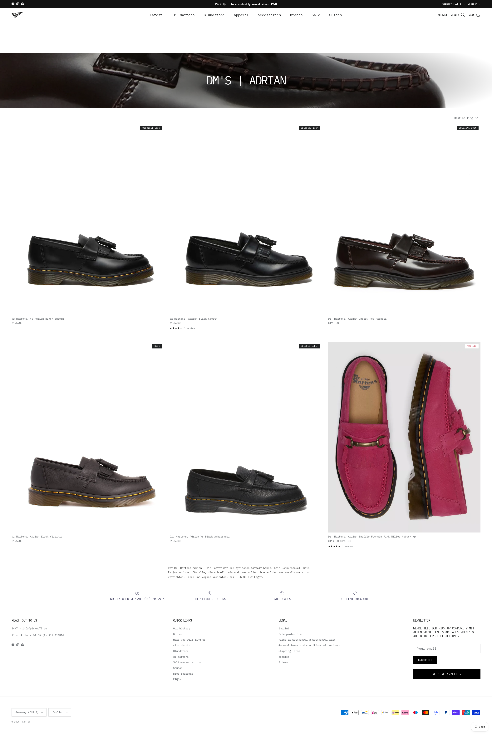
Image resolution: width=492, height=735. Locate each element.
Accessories (269, 15)
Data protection (290, 634)
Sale (316, 15)
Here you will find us (189, 639)
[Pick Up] (17, 15)
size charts (181, 645)
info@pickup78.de (34, 628)
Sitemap (283, 662)
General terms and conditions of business (309, 645)
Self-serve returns (187, 662)
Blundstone (214, 15)
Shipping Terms (289, 651)
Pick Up (25, 721)
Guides (335, 15)
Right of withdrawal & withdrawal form (306, 639)
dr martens (181, 656)
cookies (283, 656)
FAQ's (177, 679)
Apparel (241, 15)
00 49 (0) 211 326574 (48, 635)
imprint (283, 628)
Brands (296, 15)
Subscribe (425, 659)
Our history (181, 628)
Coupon (177, 668)
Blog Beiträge (183, 673)
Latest (156, 15)
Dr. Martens (183, 15)
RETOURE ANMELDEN (446, 674)
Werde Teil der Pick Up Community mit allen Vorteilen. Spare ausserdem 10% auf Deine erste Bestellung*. (443, 632)
